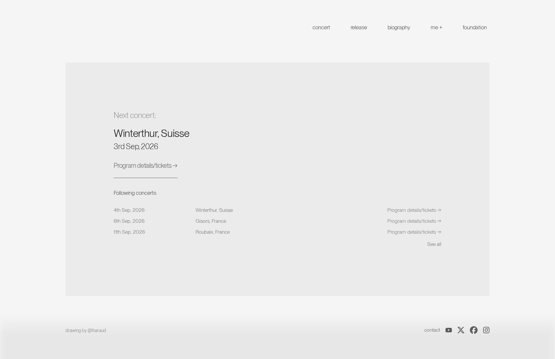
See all (434, 244)
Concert (321, 27)
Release (359, 27)
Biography (399, 27)
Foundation (475, 27)
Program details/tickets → (146, 165)
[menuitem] (321, 27)
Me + (436, 27)
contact (432, 330)
